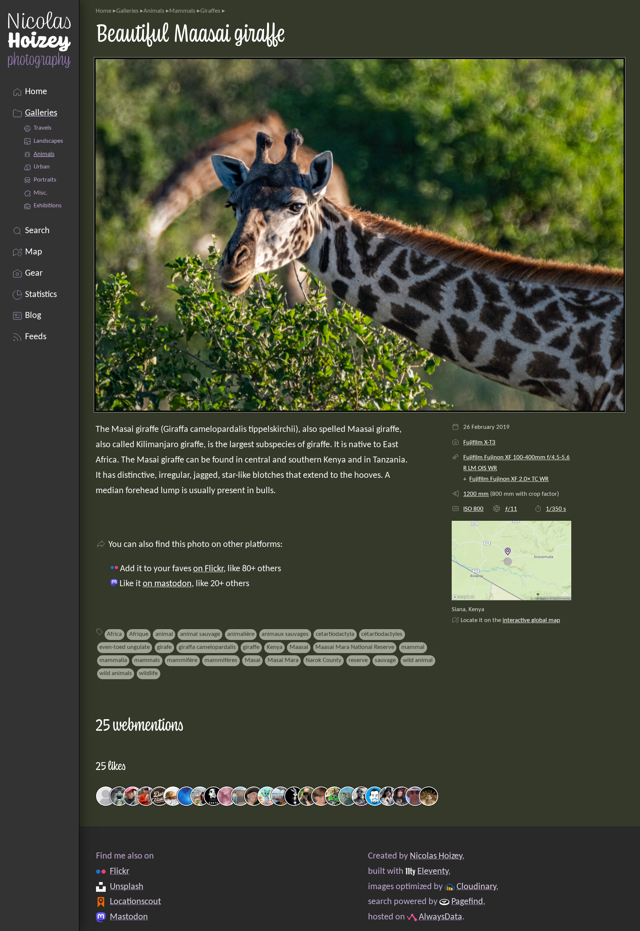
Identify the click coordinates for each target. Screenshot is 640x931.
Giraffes (210, 11)
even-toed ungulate (124, 647)
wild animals (115, 673)
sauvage (385, 660)
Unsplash (126, 886)
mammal (412, 647)
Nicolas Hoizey (436, 856)
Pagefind (467, 901)
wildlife (148, 673)
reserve (358, 660)
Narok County (323, 660)
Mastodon (129, 917)
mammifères (220, 660)
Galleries (127, 11)
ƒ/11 (511, 509)
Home (103, 11)
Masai (252, 660)
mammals (147, 660)
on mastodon (167, 583)
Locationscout (135, 901)
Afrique (138, 634)
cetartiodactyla (335, 634)
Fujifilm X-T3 (479, 442)
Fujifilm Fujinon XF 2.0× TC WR (508, 479)
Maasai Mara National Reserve (354, 647)
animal (164, 634)
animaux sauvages (285, 634)
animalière (240, 634)
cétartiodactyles (381, 634)
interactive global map (531, 620)
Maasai (299, 647)
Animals (153, 11)
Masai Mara (283, 660)
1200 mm (476, 494)
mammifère (182, 660)
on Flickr (208, 569)
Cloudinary (476, 886)
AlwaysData (440, 917)
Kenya (274, 647)
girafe (164, 647)
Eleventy (432, 871)
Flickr (119, 871)
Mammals (182, 11)
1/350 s (556, 509)
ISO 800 (473, 509)
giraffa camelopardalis (207, 647)
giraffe (251, 647)
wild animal (418, 660)
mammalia (113, 660)
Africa (114, 634)
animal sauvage (200, 634)
